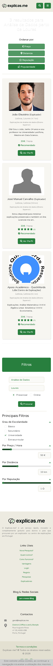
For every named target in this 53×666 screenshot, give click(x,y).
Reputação (28, 60)
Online (37, 395)
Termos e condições (26, 646)
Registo (26, 572)
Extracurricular (16, 439)
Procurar (28, 404)
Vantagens (26, 564)
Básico (11, 426)
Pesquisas (26, 577)
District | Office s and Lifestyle (25, 625)
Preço (27, 46)
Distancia (27, 53)
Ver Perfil (27, 153)
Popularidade (27, 66)
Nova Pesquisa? (26, 551)
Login (26, 568)
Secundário (14, 430)
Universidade (15, 435)
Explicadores (26, 581)
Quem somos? (26, 555)
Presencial (21, 395)
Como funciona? (26, 559)
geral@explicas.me (20, 620)
